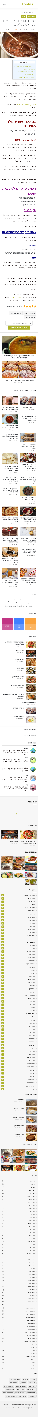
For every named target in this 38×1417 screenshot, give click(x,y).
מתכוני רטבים (24, 12)
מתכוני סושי (32, 1054)
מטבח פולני (32, 1076)
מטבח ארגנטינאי (30, 1014)
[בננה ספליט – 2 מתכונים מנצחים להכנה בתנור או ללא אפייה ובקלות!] (28, 572)
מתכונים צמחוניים (30, 898)
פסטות (33, 948)
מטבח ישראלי (31, 976)
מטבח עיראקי (31, 1035)
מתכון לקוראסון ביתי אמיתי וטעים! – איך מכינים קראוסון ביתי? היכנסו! (28, 551)
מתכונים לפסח (31, 979)
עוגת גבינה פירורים (19, 1108)
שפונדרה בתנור (20, 650)
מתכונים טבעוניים (30, 929)
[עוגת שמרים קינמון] (31, 1128)
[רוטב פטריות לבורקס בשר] (31, 688)
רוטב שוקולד (30, 317)
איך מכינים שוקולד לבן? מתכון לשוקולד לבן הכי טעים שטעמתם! (11, 468)
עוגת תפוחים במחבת (18, 1117)
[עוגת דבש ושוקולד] (31, 1137)
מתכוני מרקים (31, 917)
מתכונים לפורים (31, 1064)
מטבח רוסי (32, 1073)
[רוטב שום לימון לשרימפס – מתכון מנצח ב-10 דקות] (7, 859)
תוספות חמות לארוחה (11, 1396)
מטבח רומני (32, 1011)
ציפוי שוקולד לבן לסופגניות (26, 77)
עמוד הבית (32, 12)
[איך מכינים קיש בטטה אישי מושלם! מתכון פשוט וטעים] (31, 696)
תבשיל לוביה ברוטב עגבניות (29, 703)
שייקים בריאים (32, 1396)
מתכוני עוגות (32, 967)
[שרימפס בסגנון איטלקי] (31, 679)
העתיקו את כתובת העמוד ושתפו (19, 327)
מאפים (33, 1089)
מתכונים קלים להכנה (29, 895)
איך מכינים (25, 1379)
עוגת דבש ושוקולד (19, 1134)
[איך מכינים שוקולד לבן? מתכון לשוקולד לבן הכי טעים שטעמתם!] (10, 458)
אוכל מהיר (32, 914)
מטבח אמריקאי (31, 936)
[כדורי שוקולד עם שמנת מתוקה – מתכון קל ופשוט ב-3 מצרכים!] (7, 866)
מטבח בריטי (32, 1060)
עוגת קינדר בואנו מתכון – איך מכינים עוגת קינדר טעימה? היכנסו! (28, 466)
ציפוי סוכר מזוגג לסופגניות (26, 72)
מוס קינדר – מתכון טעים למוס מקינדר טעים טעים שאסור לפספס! (10, 540)
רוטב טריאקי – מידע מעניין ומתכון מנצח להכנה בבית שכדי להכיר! (10, 560)
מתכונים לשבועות (30, 951)
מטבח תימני (32, 1032)
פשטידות (33, 1007)
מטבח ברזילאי (31, 1042)
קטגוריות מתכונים (30, 1086)
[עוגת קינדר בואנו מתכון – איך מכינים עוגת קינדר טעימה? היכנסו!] (28, 458)
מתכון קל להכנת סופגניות (26, 105)
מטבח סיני (32, 986)
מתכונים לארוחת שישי (21, 1386)
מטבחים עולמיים (31, 1067)
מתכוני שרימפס (20, 1389)
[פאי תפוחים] (31, 1102)
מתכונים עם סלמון (31, 1389)
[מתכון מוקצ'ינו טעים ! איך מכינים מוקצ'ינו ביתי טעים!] (10, 400)
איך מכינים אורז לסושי (18, 716)
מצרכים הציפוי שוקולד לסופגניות (24, 66)
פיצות (33, 1048)
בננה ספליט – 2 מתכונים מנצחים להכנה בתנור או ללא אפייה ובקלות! (28, 580)
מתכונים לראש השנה (29, 995)
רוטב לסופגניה (15, 313)
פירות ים (33, 973)
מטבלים (33, 1017)
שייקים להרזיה (22, 1396)
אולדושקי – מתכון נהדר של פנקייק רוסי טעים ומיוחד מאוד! (10, 519)
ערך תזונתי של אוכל (20, 1392)
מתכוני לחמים (32, 1386)
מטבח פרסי (32, 1029)
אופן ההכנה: (30, 74)
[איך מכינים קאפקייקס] (28, 400)
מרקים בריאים (32, 1383)
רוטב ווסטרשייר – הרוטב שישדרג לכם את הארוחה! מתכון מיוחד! (10, 490)
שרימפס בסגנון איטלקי (18, 676)
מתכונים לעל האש (8, 1386)
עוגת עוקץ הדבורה (19, 659)
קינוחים (23, 16)
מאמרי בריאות (31, 901)
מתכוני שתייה (31, 923)
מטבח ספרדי (32, 1051)
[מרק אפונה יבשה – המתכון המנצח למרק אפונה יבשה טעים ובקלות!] (31, 882)
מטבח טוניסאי (31, 961)
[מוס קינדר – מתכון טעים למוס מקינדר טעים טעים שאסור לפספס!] (10, 531)
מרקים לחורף (23, 1383)
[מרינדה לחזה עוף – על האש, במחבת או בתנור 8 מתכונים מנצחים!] (31, 859)
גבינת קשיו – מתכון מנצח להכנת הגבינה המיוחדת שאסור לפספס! (28, 540)
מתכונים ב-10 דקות (30, 908)
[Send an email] (30, 29)
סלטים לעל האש (31, 1392)
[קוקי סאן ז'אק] (31, 670)
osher (32, 29)
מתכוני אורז (32, 954)
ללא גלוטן (32, 926)
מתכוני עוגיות (31, 957)
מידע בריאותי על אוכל (15, 1379)
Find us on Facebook (30, 735)
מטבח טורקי (32, 1039)
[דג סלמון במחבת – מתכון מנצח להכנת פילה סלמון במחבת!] (19, 859)
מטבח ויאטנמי (31, 1080)
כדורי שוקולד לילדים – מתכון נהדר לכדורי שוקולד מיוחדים (28, 446)
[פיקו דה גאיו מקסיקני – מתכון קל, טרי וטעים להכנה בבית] (31, 644)
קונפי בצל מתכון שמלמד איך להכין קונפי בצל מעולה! (28, 499)
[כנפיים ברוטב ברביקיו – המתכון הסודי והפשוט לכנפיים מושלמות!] (31, 875)
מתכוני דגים (32, 939)
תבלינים (33, 970)
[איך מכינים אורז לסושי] (31, 719)
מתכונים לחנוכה (31, 1057)
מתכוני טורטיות (29, 313)
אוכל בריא (33, 1379)
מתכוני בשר (32, 920)
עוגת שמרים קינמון (19, 1126)
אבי (27, 785)
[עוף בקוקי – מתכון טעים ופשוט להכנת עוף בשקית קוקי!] (19, 866)
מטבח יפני (32, 1001)
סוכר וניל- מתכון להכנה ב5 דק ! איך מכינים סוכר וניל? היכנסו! (29, 418)
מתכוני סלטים (31, 911)
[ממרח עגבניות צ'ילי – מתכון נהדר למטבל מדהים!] (10, 419)
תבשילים (33, 1020)
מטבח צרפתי (31, 982)
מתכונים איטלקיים (30, 964)
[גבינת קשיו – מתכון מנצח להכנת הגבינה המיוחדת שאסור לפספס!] (28, 531)
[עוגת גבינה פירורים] (31, 1111)
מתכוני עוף (32, 932)
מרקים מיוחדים (13, 1383)
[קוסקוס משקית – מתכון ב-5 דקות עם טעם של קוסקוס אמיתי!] (7, 875)
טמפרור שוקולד (16, 297)
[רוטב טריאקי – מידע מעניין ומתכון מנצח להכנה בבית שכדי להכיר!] (10, 552)
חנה (27, 775)
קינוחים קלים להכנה (8, 1392)
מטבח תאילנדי (31, 1004)
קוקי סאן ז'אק (20, 668)
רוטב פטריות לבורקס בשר (17, 685)
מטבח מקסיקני (31, 998)
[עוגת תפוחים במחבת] (31, 1119)
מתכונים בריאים (31, 942)
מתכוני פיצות (31, 1026)
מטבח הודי (32, 1070)
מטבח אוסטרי (31, 1023)
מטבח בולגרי (32, 1045)
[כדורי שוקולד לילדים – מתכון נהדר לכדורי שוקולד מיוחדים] (28, 437)
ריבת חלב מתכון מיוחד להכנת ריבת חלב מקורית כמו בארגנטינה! (10, 479)
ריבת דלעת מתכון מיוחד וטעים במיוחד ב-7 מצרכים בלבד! (10, 582)
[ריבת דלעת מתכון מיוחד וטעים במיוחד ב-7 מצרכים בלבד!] (10, 573)
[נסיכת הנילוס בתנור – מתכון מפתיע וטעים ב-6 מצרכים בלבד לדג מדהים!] (19, 875)
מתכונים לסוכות (31, 1083)
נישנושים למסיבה (10, 1389)
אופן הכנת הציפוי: (29, 69)
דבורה (26, 758)
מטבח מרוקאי (31, 989)
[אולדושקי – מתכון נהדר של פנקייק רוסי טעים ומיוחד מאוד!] (10, 511)
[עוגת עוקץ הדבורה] (31, 662)
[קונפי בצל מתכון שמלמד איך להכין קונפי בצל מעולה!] (28, 491)
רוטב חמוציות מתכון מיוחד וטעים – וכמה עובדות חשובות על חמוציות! (28, 519)
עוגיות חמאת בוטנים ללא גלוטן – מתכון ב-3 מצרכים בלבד (28, 479)
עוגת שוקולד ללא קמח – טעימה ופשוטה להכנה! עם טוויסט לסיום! (10, 436)
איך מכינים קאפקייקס (29, 407)
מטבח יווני (32, 992)
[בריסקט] (31, 867)
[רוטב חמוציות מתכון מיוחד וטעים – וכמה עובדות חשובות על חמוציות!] (28, 511)
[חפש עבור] (36, 5)
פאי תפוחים (21, 1100)
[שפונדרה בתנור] (31, 653)
